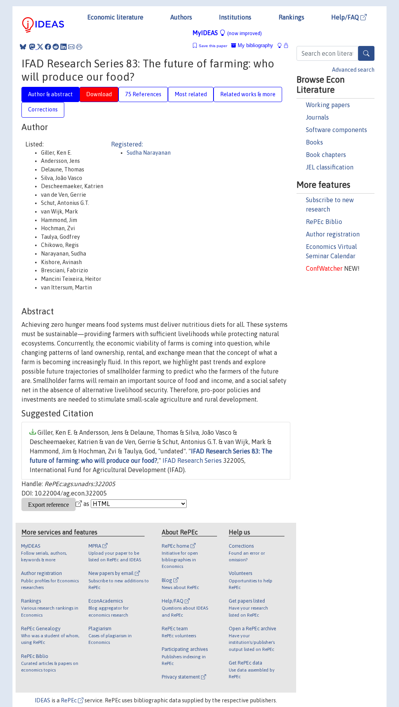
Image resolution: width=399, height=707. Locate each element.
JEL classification (329, 167)
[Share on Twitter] (40, 46)
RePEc (69, 700)
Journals (317, 117)
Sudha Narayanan (149, 153)
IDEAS (42, 700)
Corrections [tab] (43, 109)
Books (314, 142)
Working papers (328, 104)
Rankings (291, 17)
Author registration (333, 234)
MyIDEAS (227, 32)
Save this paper (213, 46)
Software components (336, 129)
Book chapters (326, 154)
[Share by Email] (71, 46)
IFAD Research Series (192, 460)
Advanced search (353, 70)
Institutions (235, 17)
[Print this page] (79, 46)
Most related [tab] (191, 94)
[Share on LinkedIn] (63, 46)
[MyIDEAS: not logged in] (281, 45)
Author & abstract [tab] (50, 94)
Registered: (127, 144)
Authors (181, 17)
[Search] (366, 53)
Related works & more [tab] (247, 94)
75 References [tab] (143, 94)
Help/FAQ (345, 17)
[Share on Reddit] (56, 46)
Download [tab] (99, 94)
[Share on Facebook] (48, 46)
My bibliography (254, 45)
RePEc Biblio (324, 221)
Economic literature (115, 17)
